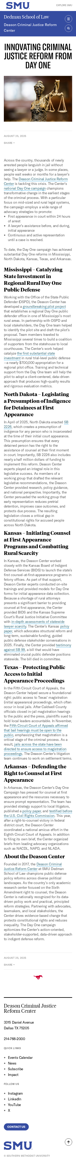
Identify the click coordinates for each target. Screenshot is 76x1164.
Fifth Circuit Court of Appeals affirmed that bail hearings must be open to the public (36, 730)
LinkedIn (14, 1099)
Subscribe (15, 1069)
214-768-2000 (14, 1038)
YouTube (14, 1104)
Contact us (16, 1127)
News (12, 1063)
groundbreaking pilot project (44, 306)
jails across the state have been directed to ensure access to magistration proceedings (35, 749)
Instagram (15, 1093)
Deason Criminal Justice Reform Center (30, 27)
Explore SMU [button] (64, 5)
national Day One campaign (25, 188)
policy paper (31, 811)
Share (8, 142)
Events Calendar (20, 1057)
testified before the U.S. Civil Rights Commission (38, 813)
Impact (13, 1074)
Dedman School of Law (26, 17)
